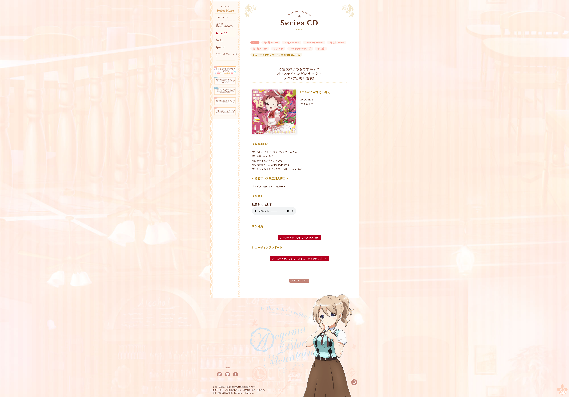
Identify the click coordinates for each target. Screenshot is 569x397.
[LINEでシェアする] (227, 374)
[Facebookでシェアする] (235, 374)
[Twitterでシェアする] (219, 374)
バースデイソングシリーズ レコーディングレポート (299, 258)
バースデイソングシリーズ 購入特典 (299, 237)
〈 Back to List (299, 280)
